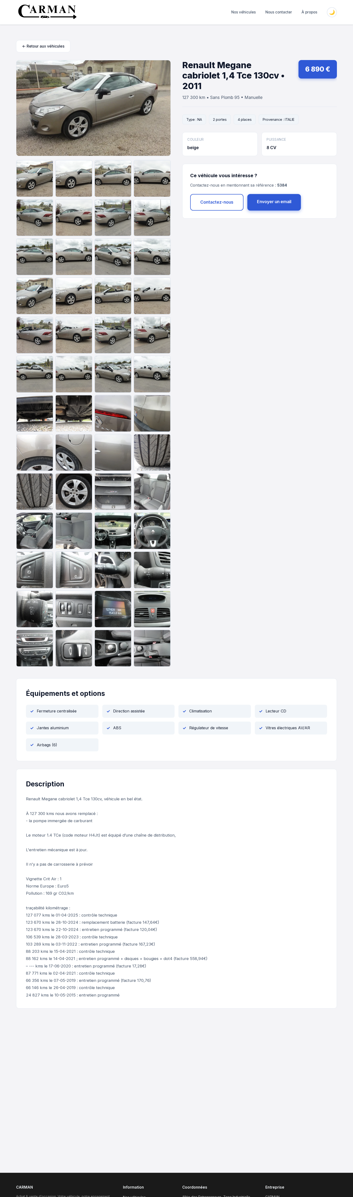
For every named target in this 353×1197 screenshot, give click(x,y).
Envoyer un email (274, 201)
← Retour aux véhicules (43, 46)
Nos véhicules (243, 12)
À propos (309, 12)
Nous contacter (278, 12)
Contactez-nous (216, 202)
